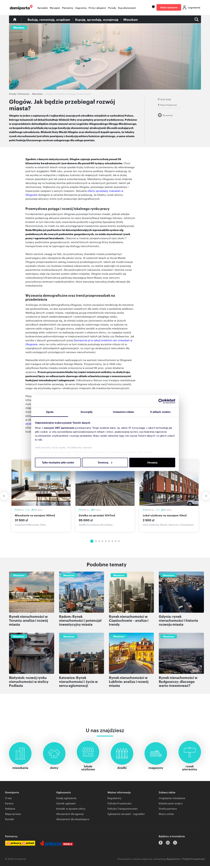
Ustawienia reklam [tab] (123, 411)
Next (206, 496)
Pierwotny (67, 7)
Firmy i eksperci (97, 7)
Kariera (9, 803)
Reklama (10, 808)
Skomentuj (168, 115)
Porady (112, 7)
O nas (8, 798)
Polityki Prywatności (193, 858)
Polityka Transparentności (122, 808)
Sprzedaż (42, 7)
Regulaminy (114, 798)
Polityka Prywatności (119, 803)
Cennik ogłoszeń (66, 803)
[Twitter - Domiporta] (175, 843)
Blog (15, 19)
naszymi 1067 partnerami (59, 427)
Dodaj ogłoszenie (169, 7)
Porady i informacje (19, 93)
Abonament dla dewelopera (72, 819)
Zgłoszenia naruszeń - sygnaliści (126, 814)
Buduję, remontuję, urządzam (49, 19)
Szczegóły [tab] (87, 411)
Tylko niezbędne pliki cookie (58, 462)
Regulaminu (173, 858)
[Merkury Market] (20, 843)
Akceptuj (152, 462)
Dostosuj (103, 462)
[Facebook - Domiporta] (161, 843)
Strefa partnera (168, 808)
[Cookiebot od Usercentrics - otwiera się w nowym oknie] (161, 401)
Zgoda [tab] (49, 411)
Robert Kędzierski (168, 104)
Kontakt (9, 819)
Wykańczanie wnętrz (171, 803)
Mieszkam (130, 19)
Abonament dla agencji (70, 814)
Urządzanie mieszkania (172, 798)
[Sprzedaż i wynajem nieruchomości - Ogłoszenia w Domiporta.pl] (21, 7)
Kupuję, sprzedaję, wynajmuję (96, 19)
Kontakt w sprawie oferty (70, 808)
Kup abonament (127, 7)
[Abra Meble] (56, 843)
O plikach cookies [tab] (160, 411)
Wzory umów (166, 814)
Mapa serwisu (13, 814)
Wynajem (55, 7)
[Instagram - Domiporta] (168, 843)
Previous (4, 496)
